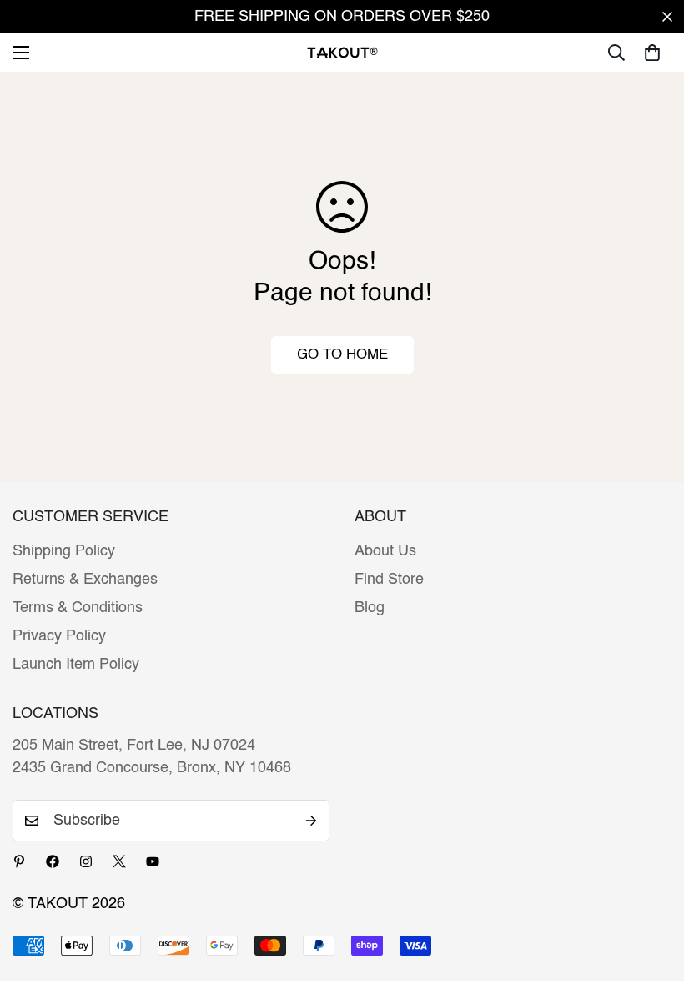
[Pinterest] (19, 861)
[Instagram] (86, 861)
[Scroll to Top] (651, 893)
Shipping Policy (64, 551)
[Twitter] (119, 861)
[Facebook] (52, 861)
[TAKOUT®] (342, 52)
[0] (652, 52)
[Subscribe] (311, 820)
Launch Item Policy (76, 664)
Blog (370, 607)
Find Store (389, 579)
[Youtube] (152, 861)
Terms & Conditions (78, 607)
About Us (385, 551)
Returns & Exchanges (85, 579)
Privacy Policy (59, 636)
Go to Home (342, 355)
